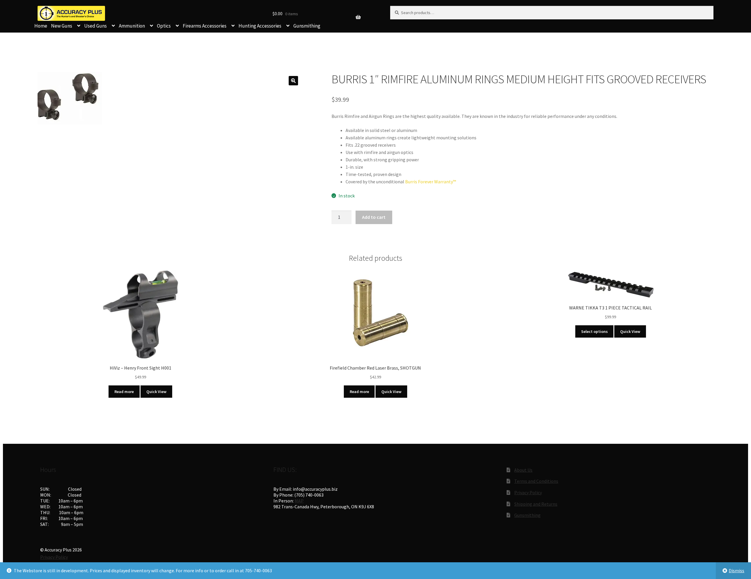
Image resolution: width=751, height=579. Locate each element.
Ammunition (132, 26)
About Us (523, 470)
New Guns (61, 26)
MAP (299, 501)
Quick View (156, 391)
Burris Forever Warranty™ (430, 181)
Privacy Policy (528, 492)
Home (40, 26)
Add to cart (373, 217)
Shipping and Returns (535, 504)
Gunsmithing (306, 26)
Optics (164, 26)
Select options (594, 331)
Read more (124, 391)
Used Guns (95, 26)
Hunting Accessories (260, 26)
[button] (293, 80)
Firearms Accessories (204, 26)
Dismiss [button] (736, 570)
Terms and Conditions (536, 481)
